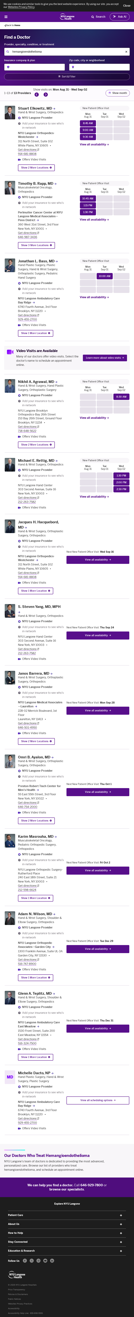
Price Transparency (16, 1290)
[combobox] (67, 52)
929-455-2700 (27, 319)
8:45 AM (88, 123)
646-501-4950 (27, 727)
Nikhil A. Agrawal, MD (36, 382)
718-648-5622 (27, 431)
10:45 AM (87, 198)
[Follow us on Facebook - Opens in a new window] (25, 1261)
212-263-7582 (27, 502)
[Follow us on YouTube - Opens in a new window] (45, 1261)
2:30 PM (121, 489)
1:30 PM (88, 212)
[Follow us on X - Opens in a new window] (32, 1261)
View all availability (93, 144)
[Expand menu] (121, 1215)
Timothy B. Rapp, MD (35, 183)
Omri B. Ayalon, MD (34, 757)
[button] (127, 5)
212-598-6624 (27, 890)
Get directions (27, 149)
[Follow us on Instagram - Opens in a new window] (38, 1261)
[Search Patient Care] (92, 17)
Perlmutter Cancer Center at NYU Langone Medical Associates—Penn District (40, 216)
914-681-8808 (27, 154)
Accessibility (14, 1308)
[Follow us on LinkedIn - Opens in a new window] (52, 1261)
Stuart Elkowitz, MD (35, 108)
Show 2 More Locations (34, 167)
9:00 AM (88, 130)
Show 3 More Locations (35, 245)
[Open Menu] (6, 17)
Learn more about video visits (103, 357)
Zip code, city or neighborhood (87, 60)
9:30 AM (88, 136)
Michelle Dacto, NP (34, 1073)
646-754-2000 (27, 807)
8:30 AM (121, 396)
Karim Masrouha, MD (36, 836)
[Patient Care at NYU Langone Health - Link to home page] (67, 16)
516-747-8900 (27, 964)
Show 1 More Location (34, 333)
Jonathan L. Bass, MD (36, 261)
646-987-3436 (27, 237)
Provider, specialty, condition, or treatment (29, 44)
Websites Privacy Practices (20, 1304)
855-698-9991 (36, 1313)
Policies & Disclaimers (18, 1294)
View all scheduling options (96, 1100)
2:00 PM (121, 482)
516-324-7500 (27, 1043)
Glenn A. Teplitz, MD (35, 993)
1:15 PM (88, 205)
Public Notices (14, 1299)
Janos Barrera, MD (33, 673)
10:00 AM (104, 276)
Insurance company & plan (19, 60)
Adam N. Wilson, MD (35, 914)
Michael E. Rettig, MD (36, 460)
